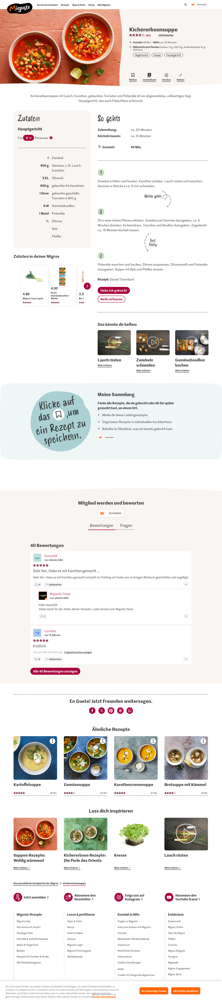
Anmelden (202, 4)
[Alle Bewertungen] (137, 35)
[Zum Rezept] (35, 766)
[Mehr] (186, 584)
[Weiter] (87, 286)
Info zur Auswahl (51, 138)
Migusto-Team (60, 594)
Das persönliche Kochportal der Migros (36, 883)
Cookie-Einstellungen (129, 962)
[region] (111, 990)
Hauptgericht (173, 55)
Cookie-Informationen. (104, 996)
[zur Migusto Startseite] (20, 5)
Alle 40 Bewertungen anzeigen (55, 671)
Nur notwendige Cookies (153, 991)
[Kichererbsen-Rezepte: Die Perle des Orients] (85, 844)
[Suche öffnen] (185, 4)
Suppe (157, 55)
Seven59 (50, 556)
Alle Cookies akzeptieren (185, 991)
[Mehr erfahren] (114, 362)
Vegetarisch (141, 55)
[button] (37, 558)
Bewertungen (101, 525)
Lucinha (50, 631)
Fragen (126, 525)
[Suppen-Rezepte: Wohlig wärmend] (35, 844)
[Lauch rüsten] (186, 844)
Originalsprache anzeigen (78, 652)
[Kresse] (136, 844)
